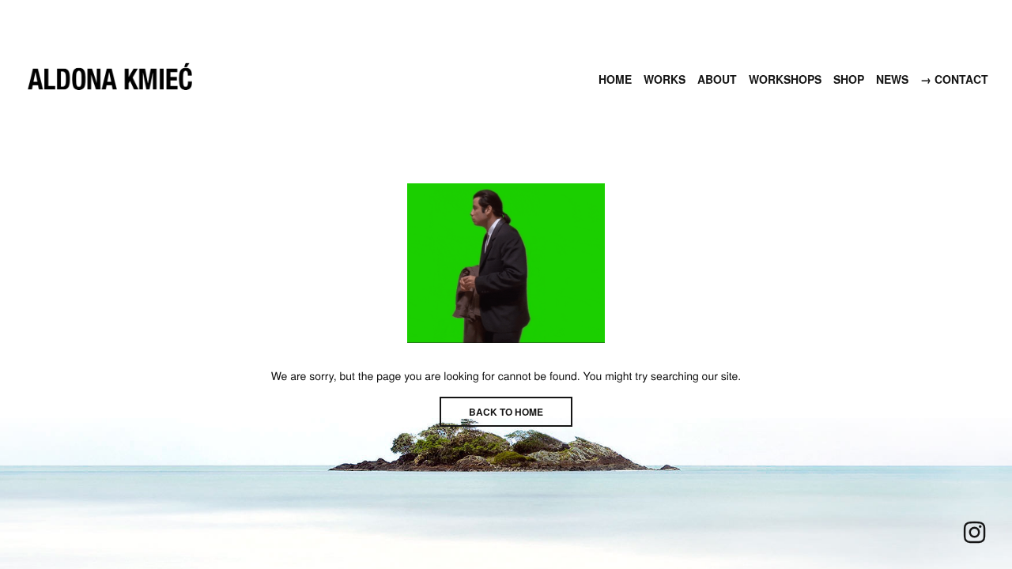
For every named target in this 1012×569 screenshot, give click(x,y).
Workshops (785, 79)
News (892, 79)
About (717, 79)
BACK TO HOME (506, 412)
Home (615, 79)
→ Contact (954, 79)
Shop (848, 79)
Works (664, 79)
